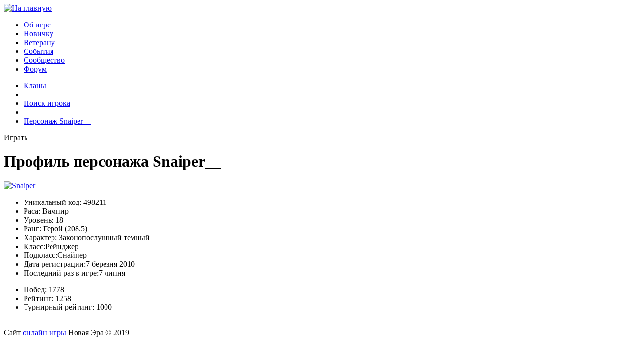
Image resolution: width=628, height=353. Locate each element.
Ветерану (39, 42)
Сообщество (44, 60)
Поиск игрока (47, 103)
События (38, 51)
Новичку (38, 33)
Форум (35, 69)
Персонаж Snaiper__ (57, 121)
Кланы (35, 85)
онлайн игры (44, 332)
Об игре (37, 25)
